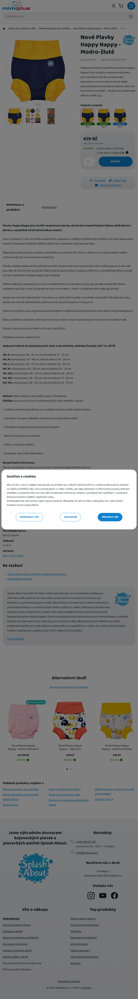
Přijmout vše (110, 517)
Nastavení (70, 517)
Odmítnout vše (29, 517)
